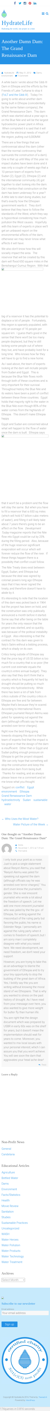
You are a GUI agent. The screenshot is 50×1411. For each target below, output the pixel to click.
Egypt (30, 787)
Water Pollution (11, 1245)
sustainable (40, 800)
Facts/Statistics (11, 1194)
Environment (7, 76)
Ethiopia (24, 791)
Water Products (11, 1250)
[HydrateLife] (4, 11)
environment (9, 791)
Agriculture (8, 1172)
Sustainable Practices (15, 1222)
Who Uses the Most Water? (20, 819)
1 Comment (23, 76)
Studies (6, 1217)
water (7, 804)
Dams (39, 73)
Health (6, 1200)
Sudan (27, 800)
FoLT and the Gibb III (14, 94)
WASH (5, 1234)
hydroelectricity (11, 800)
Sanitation (8, 1211)
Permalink (22, 851)
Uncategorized (10, 1228)
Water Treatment (12, 1262)
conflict (20, 787)
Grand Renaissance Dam (17, 795)
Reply (44, 1065)
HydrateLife (17, 22)
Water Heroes (10, 1239)
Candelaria (8, 1154)
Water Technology (13, 1256)
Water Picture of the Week (30, 824)
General (6, 1148)
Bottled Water (10, 1178)
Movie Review (10, 1206)
